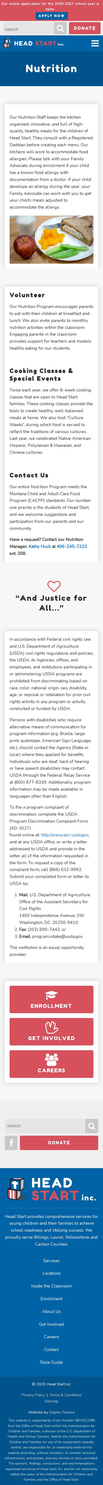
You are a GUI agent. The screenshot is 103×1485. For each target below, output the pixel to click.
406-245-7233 (72, 546)
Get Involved (51, 1324)
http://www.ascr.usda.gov (64, 835)
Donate (85, 28)
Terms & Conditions (66, 1395)
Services (51, 1261)
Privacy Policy (33, 1395)
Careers (51, 1337)
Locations (52, 1273)
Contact (51, 1349)
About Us (51, 1311)
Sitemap (51, 1401)
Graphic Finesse (62, 1412)
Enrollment (51, 1299)
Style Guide (51, 1362)
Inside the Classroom (51, 1286)
